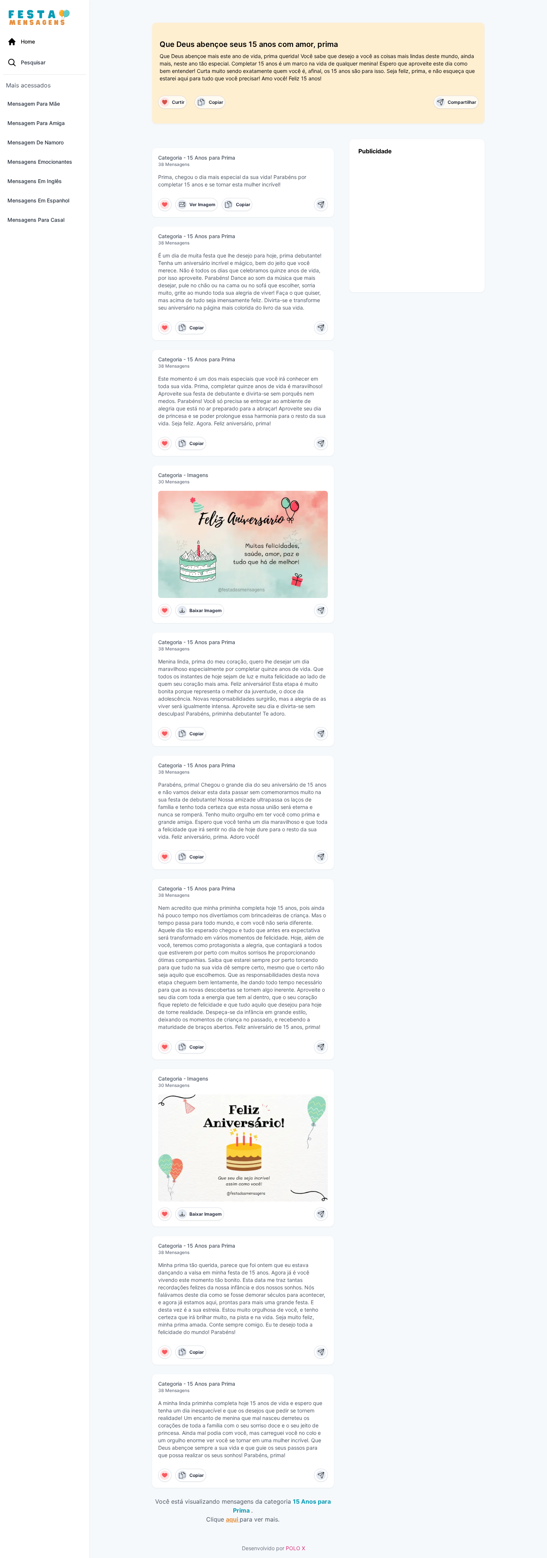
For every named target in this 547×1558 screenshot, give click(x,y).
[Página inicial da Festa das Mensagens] (41, 18)
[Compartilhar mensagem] (321, 204)
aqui (233, 1519)
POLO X (295, 1548)
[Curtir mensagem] (165, 204)
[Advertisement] (417, 221)
